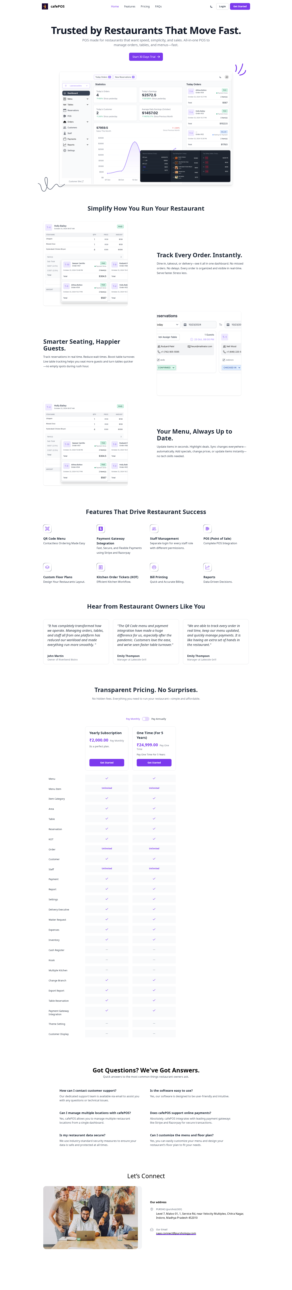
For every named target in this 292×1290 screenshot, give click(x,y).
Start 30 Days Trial (143, 57)
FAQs (158, 6)
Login (222, 6)
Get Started (240, 6)
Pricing (145, 6)
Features (129, 6)
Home (115, 6)
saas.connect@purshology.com (176, 1233)
